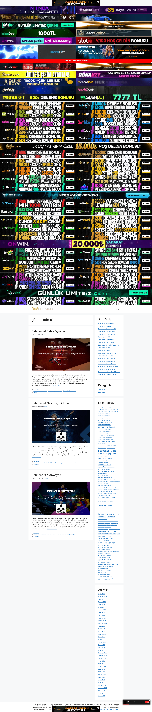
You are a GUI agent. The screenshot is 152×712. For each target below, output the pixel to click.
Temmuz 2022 (102, 685)
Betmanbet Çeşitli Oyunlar (106, 358)
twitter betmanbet (104, 574)
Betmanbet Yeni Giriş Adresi (105, 547)
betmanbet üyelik (104, 549)
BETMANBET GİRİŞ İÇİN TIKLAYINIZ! (76, 61)
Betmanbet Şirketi (104, 350)
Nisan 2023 (102, 661)
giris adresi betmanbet (104, 562)
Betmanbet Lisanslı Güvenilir (107, 364)
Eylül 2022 (101, 680)
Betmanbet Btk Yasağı (105, 326)
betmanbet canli (104, 425)
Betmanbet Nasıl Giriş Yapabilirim (108, 345)
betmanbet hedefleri (111, 479)
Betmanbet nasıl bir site (105, 505)
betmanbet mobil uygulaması (105, 501)
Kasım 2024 (102, 610)
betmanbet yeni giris (103, 545)
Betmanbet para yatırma (108, 514)
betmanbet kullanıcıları (102, 493)
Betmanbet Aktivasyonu (47, 475)
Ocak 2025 (101, 604)
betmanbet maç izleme (106, 498)
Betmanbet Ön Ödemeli (105, 337)
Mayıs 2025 (102, 599)
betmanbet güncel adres (106, 467)
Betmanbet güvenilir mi (104, 475)
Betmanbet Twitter (105, 536)
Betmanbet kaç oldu (105, 491)
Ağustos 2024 (102, 618)
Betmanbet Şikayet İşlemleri (107, 334)
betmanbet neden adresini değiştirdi (105, 507)
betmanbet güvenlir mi (105, 477)
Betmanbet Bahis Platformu (107, 353)
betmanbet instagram (104, 485)
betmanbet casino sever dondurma (105, 437)
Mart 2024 (101, 631)
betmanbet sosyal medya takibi (104, 527)
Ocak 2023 (101, 669)
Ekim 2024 (101, 612)
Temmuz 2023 (102, 653)
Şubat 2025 (102, 602)
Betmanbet (103, 309)
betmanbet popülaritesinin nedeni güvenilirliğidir (108, 521)
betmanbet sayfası (114, 523)
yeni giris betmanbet (105, 579)
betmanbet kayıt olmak (102, 489)
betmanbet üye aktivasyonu (54, 534)
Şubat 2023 (102, 666)
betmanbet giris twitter (106, 448)
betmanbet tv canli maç (107, 531)
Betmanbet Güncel (104, 465)
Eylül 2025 (101, 594)
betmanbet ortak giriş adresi (104, 509)
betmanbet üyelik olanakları (103, 551)
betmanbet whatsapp (103, 540)
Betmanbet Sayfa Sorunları (106, 342)
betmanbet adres (103, 411)
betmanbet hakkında (102, 479)
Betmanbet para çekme (106, 517)
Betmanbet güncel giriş (104, 469)
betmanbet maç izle (104, 495)
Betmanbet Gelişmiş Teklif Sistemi (109, 372)
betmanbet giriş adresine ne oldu (104, 456)
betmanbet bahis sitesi (104, 420)
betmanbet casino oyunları (106, 435)
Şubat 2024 (102, 634)
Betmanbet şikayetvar (104, 557)
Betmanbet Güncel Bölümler (107, 361)
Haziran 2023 (102, 655)
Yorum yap (36, 392)
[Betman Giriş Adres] (43, 309)
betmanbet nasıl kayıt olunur (58, 462)
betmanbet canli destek (106, 427)
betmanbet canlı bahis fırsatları (104, 431)
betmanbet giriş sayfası (103, 460)
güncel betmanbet (103, 568)
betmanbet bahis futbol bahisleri (42, 462)
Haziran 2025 (102, 596)
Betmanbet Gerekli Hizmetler (107, 374)
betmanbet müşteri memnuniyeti (104, 503)
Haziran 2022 (102, 688)
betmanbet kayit (102, 487)
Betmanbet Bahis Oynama (48, 331)
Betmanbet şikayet (104, 555)
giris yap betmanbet (113, 564)
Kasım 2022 (102, 674)
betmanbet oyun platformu (55, 391)
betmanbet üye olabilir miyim (104, 553)
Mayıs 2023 (102, 658)
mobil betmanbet (102, 572)
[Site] (38, 106)
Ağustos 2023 (102, 650)
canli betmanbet (104, 560)
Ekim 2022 (101, 677)
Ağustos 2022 (102, 682)
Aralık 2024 (101, 607)
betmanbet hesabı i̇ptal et (115, 481)
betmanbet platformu (102, 519)
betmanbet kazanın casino (113, 489)
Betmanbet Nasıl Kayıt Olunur (51, 403)
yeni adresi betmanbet (105, 577)
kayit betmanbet (104, 570)
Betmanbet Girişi (105, 458)
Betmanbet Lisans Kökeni (106, 323)
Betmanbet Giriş (114, 309)
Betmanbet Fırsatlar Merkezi (107, 369)
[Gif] (76, 146)
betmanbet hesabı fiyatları (103, 481)
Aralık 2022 (101, 672)
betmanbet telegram (114, 529)
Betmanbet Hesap (104, 348)
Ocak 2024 (101, 637)
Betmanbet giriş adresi (107, 454)
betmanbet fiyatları (102, 445)
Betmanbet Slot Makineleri (106, 331)
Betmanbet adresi (114, 411)
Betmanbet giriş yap (104, 462)
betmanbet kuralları (112, 493)
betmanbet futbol (111, 445)
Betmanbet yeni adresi (107, 543)
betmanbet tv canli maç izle (109, 534)
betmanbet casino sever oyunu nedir (105, 439)
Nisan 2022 (101, 693)
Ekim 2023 (101, 645)
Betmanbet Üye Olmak (105, 356)
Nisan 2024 (102, 629)
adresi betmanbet (105, 407)
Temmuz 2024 (102, 621)
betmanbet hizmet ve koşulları (104, 483)
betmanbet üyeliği (114, 551)
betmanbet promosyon (104, 523)
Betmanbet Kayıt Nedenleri (106, 339)
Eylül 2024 (101, 615)
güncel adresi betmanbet (69, 391)
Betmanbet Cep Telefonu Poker (108, 366)
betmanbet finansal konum (112, 443)
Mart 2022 (101, 696)
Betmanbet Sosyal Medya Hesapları (107, 525)
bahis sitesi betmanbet (104, 409)
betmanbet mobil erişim (114, 499)
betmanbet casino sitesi (106, 441)
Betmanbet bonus (105, 422)
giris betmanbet (103, 564)
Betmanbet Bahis (104, 416)
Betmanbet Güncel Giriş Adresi (106, 471)
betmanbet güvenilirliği (103, 473)
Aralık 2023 (101, 639)
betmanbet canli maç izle (104, 429)
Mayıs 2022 (102, 690)
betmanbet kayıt (112, 487)
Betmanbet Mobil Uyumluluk (107, 329)
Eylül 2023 (101, 647)
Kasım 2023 (102, 642)
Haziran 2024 (102, 623)
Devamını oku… (55, 385)
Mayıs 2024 (102, 626)
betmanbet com (102, 443)
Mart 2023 (101, 664)
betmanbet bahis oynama (40, 391)
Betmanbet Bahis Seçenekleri (105, 418)
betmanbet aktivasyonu (39, 534)
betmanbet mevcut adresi (103, 499)
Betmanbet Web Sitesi (105, 538)
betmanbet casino (103, 433)
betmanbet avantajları (103, 413)
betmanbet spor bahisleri (103, 529)
